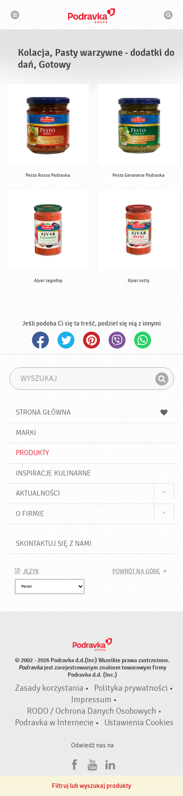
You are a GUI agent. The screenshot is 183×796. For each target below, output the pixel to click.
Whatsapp (142, 340)
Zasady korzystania (49, 688)
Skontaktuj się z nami (54, 543)
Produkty (32, 453)
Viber (117, 340)
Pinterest (91, 340)
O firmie (30, 514)
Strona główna (43, 412)
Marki (26, 433)
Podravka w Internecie (54, 722)
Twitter (65, 340)
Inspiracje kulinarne (53, 473)
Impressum (91, 699)
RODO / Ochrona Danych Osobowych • (94, 711)
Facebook (40, 340)
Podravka (91, 15)
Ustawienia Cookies (139, 722)
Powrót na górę (136, 571)
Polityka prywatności (131, 688)
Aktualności (38, 493)
